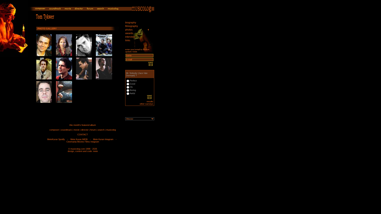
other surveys (146, 104)
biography (130, 22)
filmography (131, 26)
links (127, 40)
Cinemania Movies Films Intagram (82, 141)
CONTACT (82, 134)
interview (130, 36)
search (101, 130)
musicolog (111, 130)
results (150, 101)
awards (129, 33)
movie (76, 130)
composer (54, 130)
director (85, 130)
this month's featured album (82, 125)
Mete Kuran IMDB (79, 139)
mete (95, 151)
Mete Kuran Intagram (103, 139)
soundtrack (66, 130)
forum (93, 130)
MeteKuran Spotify (56, 139)
